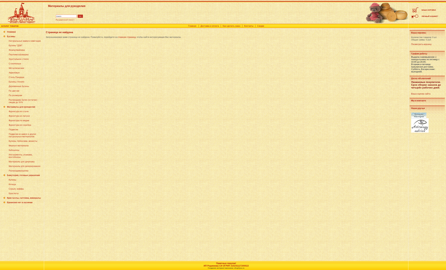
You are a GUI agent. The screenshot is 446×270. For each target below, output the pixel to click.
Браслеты (14, 193)
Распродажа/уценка (18, 171)
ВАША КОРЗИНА (429, 10)
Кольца (12, 184)
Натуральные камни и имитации (25, 41)
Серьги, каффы (16, 189)
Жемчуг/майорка (17, 50)
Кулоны (12, 180)
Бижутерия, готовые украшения (23, 175)
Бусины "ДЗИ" (15, 45)
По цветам (14, 91)
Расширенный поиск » (65, 20)
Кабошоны (14, 150)
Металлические (16, 68)
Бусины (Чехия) (16, 82)
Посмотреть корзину (421, 44)
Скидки (260, 26)
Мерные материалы (19, 145)
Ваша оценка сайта (420, 94)
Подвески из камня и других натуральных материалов (22, 135)
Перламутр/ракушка (19, 54)
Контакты (248, 26)
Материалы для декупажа (21, 161)
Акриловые (14, 73)
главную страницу (127, 37)
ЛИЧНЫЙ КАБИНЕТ (430, 16)
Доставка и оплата (210, 26)
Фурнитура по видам (19, 120)
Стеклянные (15, 63)
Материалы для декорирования (24, 166)
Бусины (11, 36)
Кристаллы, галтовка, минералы (24, 198)
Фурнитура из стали (19, 111)
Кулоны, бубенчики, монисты (23, 141)
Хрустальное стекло (19, 59)
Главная (192, 26)
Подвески (13, 129)
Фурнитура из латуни (19, 116)
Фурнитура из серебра (20, 125)
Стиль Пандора (16, 77)
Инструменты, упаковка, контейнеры (21, 155)
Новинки (11, 32)
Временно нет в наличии (19, 202)
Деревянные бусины (19, 86)
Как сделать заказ (231, 26)
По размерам (15, 95)
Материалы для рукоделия (21, 107)
